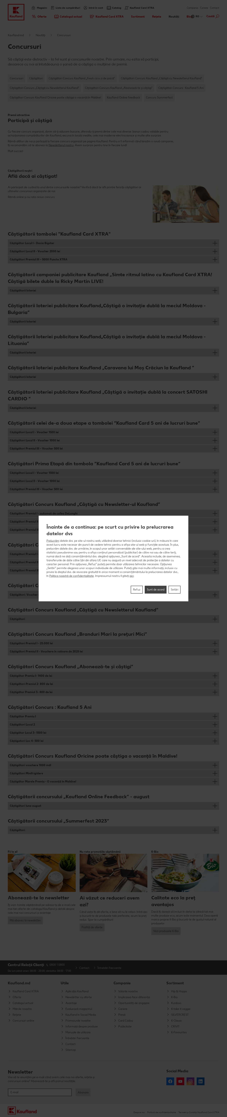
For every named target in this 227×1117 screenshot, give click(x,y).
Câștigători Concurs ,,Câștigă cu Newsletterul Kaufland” (44, 88)
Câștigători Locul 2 (22, 724)
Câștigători (36, 78)
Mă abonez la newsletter (25, 920)
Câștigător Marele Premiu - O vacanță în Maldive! (43, 781)
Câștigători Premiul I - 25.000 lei (31, 643)
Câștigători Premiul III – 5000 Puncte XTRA (38, 259)
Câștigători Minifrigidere (26, 773)
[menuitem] (39, 16)
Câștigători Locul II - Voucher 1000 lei (35, 440)
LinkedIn (200, 1081)
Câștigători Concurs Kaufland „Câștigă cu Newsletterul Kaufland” (161, 78)
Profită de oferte (92, 927)
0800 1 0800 (57, 964)
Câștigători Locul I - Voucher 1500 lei (34, 432)
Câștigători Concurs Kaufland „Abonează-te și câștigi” (119, 88)
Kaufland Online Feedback (123, 97)
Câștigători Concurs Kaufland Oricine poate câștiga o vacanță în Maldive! (55, 97)
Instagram (190, 1081)
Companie (122, 983)
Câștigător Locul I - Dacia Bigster (32, 243)
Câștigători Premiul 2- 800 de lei (31, 684)
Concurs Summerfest (159, 97)
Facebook (170, 1081)
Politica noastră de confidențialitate (71, 576)
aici (132, 576)
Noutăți (40, 35)
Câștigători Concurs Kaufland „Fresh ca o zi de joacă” (82, 78)
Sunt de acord (155, 589)
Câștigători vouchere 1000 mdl (30, 765)
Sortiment (175, 983)
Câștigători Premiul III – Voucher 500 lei (36, 448)
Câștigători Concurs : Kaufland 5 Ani (181, 88)
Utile (65, 983)
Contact (214, 7)
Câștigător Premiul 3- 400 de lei (31, 692)
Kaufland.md (16, 35)
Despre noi (139, 1112)
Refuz (136, 589)
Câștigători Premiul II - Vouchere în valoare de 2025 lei (46, 651)
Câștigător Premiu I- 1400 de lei (31, 675)
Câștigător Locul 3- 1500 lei (28, 732)
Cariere (204, 7)
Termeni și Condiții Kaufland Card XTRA (198, 1112)
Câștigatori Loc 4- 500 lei (26, 741)
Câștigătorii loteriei (23, 290)
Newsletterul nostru (61, 145)
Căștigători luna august (25, 805)
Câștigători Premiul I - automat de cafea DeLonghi (43, 513)
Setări (174, 589)
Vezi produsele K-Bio (166, 931)
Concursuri (16, 78)
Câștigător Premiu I (23, 716)
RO (197, 16)
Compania (192, 7)
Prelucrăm (52, 540)
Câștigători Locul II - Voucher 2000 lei (35, 251)
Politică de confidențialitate (161, 1112)
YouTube (180, 1081)
